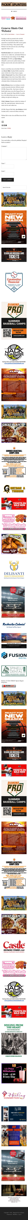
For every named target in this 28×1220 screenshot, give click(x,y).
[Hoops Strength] (14, 477)
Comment (4, 146)
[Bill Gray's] (14, 442)
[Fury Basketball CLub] (14, 243)
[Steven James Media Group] (14, 1121)
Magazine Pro (16, 1212)
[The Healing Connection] (14, 1102)
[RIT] (14, 261)
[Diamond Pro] (14, 339)
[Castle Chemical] (14, 956)
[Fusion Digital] (14, 658)
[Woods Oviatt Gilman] (13, 617)
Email (3, 171)
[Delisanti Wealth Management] (14, 582)
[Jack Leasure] (14, 364)
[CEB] (14, 1146)
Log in (19, 1214)
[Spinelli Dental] (14, 676)
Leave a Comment (20, 34)
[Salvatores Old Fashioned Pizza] (14, 530)
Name (3, 163)
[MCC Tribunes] (14, 493)
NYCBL (9, 128)
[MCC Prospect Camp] (14, 206)
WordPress (15, 1214)
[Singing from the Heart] (14, 1059)
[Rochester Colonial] (14, 629)
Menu (15, 11)
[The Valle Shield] (14, 648)
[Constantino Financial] (14, 297)
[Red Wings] (14, 509)
